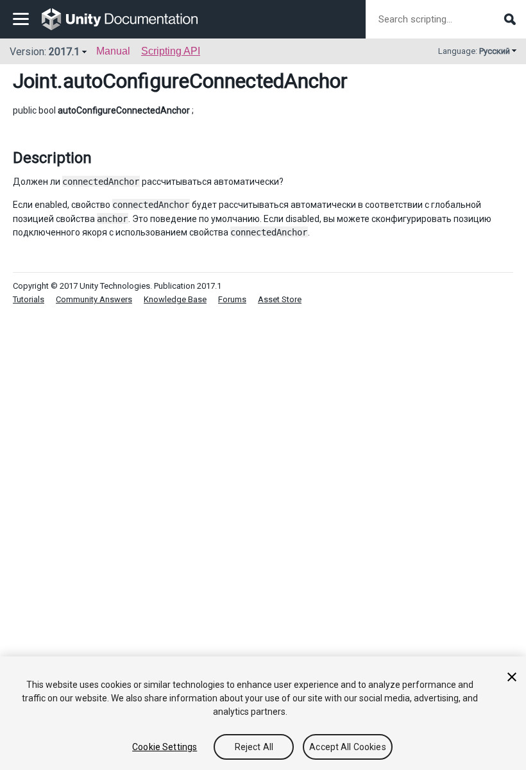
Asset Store (279, 299)
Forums (232, 299)
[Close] (512, 677)
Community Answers (94, 299)
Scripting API (170, 51)
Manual (113, 51)
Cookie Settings (164, 747)
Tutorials (28, 299)
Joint (35, 81)
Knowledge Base (175, 299)
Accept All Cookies (347, 747)
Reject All (254, 747)
